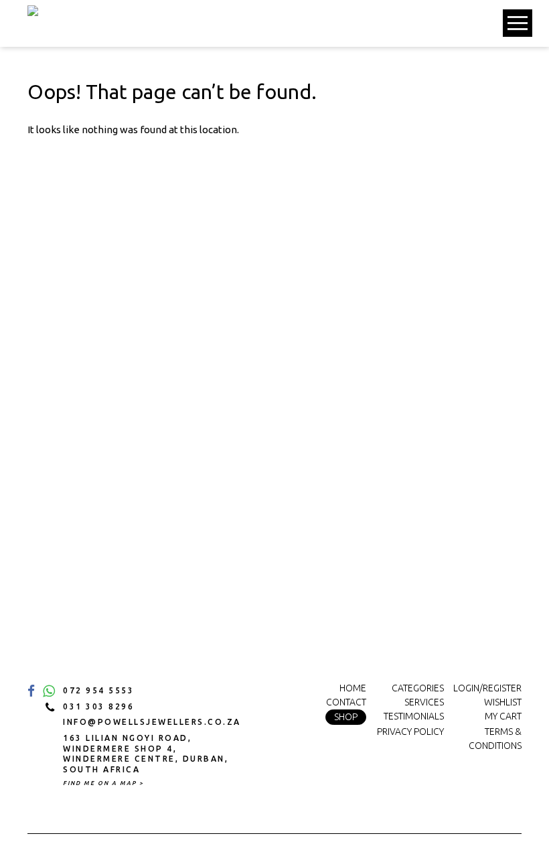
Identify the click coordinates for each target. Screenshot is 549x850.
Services (424, 702)
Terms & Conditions (495, 738)
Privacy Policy (410, 731)
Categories (418, 688)
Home (352, 688)
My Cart (503, 716)
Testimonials (414, 716)
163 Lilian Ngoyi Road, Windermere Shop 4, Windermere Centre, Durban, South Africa (145, 754)
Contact (346, 702)
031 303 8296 (98, 706)
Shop (346, 716)
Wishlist (503, 702)
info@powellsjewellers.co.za (148, 721)
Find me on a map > (103, 783)
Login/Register (487, 688)
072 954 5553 (98, 690)
